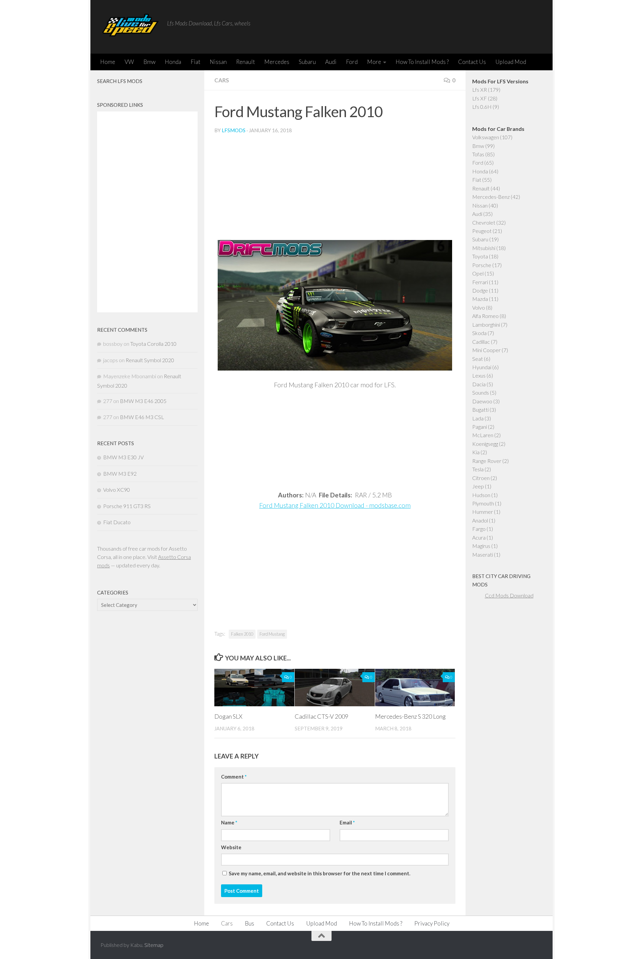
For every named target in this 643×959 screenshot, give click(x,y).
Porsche (481, 265)
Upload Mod (510, 61)
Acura (479, 537)
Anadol (480, 520)
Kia (476, 452)
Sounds (480, 392)
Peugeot (482, 231)
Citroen (481, 478)
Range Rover (486, 461)
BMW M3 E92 (120, 473)
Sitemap (153, 945)
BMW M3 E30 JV (123, 457)
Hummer (482, 511)
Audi (331, 61)
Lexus (479, 375)
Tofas (478, 154)
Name (229, 822)
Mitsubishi (483, 248)
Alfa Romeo (485, 316)
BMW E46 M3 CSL (142, 417)
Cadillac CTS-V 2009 (321, 716)
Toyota (480, 256)
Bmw (149, 61)
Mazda (480, 299)
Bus (249, 923)
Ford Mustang (272, 634)
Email (347, 822)
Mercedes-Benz (491, 196)
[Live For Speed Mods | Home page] (130, 26)
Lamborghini (486, 324)
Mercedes (276, 61)
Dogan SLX (228, 716)
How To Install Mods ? (422, 61)
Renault (245, 61)
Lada (478, 418)
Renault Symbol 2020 (150, 360)
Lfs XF (479, 98)
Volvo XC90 (116, 489)
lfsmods (233, 130)
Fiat (195, 61)
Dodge (480, 290)
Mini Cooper (486, 350)
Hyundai (481, 367)
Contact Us (472, 61)
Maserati (482, 554)
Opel (478, 273)
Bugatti (480, 409)
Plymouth (483, 503)
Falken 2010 (242, 634)
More (374, 61)
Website (231, 847)
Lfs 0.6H (482, 106)
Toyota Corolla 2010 (153, 343)
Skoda (479, 333)
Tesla (478, 469)
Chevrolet (483, 222)
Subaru (307, 61)
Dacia (479, 384)
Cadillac (481, 341)
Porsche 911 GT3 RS (127, 506)
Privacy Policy (431, 923)
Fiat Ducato (117, 522)
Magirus (481, 546)
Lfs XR (479, 89)
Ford (352, 61)
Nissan (218, 61)
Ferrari (480, 282)
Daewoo (482, 401)
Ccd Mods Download (509, 595)
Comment (233, 777)
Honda (173, 61)
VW (129, 61)
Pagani (479, 426)
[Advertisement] (334, 190)
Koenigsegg (485, 444)
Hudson (481, 495)
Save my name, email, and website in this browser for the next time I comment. (319, 873)
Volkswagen (485, 137)
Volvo (478, 307)
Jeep (478, 486)
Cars (221, 80)
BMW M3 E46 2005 (143, 401)
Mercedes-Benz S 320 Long (410, 716)
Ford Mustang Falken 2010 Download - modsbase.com (335, 505)
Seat (477, 358)
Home (107, 61)
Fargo (479, 529)
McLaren (482, 435)
